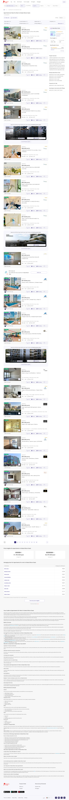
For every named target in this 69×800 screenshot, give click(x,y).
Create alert (14, 17)
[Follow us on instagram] (56, 798)
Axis (51, 637)
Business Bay (12, 625)
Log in (64, 1)
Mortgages (39, 1)
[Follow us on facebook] (59, 798)
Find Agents (33, 1)
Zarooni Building (7, 577)
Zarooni (33, 637)
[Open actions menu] (47, 41)
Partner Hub (37, 786)
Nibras (36, 641)
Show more (60, 23)
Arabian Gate (6, 580)
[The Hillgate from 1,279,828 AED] (25, 133)
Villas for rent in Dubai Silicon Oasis (55, 63)
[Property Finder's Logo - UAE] (6, 2)
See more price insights (34, 600)
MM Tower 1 (6, 568)
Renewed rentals (49, 552)
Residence (54, 637)
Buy (11, 1)
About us (21, 786)
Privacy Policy (14, 797)
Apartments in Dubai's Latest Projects (55, 90)
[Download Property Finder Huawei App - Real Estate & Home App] (21, 792)
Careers (21, 788)
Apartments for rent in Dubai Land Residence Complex (58, 74)
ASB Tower (6, 588)
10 (36, 542)
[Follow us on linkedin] (64, 798)
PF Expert (37, 788)
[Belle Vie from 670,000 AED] (25, 356)
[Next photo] (20, 33)
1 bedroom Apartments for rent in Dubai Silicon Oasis (58, 57)
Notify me (39, 272)
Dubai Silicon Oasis (10, 5)
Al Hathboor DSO (7, 582)
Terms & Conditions (7, 797)
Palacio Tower (7, 585)
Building (36, 637)
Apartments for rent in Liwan (54, 79)
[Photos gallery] (12, 33)
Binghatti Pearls (7, 571)
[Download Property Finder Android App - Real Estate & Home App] (14, 792)
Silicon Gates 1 (7, 591)
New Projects (19, 1)
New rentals (18, 552)
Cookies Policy (20, 797)
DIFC (34, 771)
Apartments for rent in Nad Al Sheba (55, 80)
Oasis (38, 641)
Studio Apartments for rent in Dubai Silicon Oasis (57, 59)
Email (34, 40)
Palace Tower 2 (7, 594)
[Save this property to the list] (44, 41)
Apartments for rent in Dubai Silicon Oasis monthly (58, 66)
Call (29, 40)
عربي (44, 797)
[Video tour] (7, 534)
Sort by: (56, 17)
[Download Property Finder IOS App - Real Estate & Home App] (7, 792)
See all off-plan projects (25, 141)
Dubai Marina (57, 753)
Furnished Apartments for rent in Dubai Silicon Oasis (58, 62)
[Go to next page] (47, 542)
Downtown (16, 625)
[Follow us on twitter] (62, 798)
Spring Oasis (6, 574)
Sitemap (25, 797)
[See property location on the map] (19, 38)
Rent (14, 1)
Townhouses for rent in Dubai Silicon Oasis (56, 69)
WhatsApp (40, 40)
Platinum (45, 639)
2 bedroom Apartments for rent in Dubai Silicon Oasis (58, 60)
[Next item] (63, 38)
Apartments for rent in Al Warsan (55, 77)
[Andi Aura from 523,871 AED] (25, 240)
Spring (64, 634)
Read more (52, 49)
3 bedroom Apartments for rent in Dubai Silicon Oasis (58, 65)
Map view (7, 17)
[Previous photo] (5, 33)
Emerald (11, 640)
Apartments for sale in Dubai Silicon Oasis (56, 85)
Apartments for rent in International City (56, 76)
